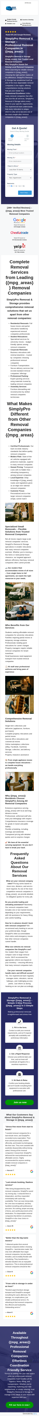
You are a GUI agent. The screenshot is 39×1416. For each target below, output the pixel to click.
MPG (35, 1414)
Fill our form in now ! (19, 1405)
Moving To (11, 157)
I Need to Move (13, 166)
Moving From (12, 149)
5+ (24, 186)
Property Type (12, 174)
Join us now (20, 1102)
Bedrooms (10, 183)
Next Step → (25, 193)
